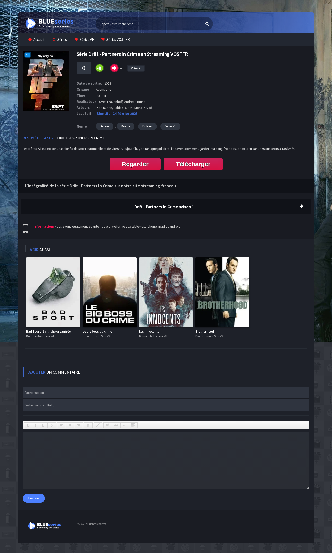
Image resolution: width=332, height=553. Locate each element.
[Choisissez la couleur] (98, 425)
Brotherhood (204, 331)
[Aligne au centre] (70, 425)
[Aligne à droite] (78, 425)
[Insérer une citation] (116, 425)
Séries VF (87, 39)
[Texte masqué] (107, 425)
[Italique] (35, 425)
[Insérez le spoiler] (133, 425)
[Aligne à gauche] (61, 425)
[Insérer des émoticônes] (88, 425)
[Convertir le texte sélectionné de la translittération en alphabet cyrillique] (124, 425)
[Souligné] (43, 425)
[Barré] (51, 425)
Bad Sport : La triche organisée (48, 331)
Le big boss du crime (97, 331)
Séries (62, 39)
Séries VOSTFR (118, 39)
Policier (147, 126)
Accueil (38, 39)
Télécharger (193, 164)
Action (104, 126)
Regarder (135, 164)
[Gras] (28, 425)
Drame (125, 126)
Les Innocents (149, 331)
